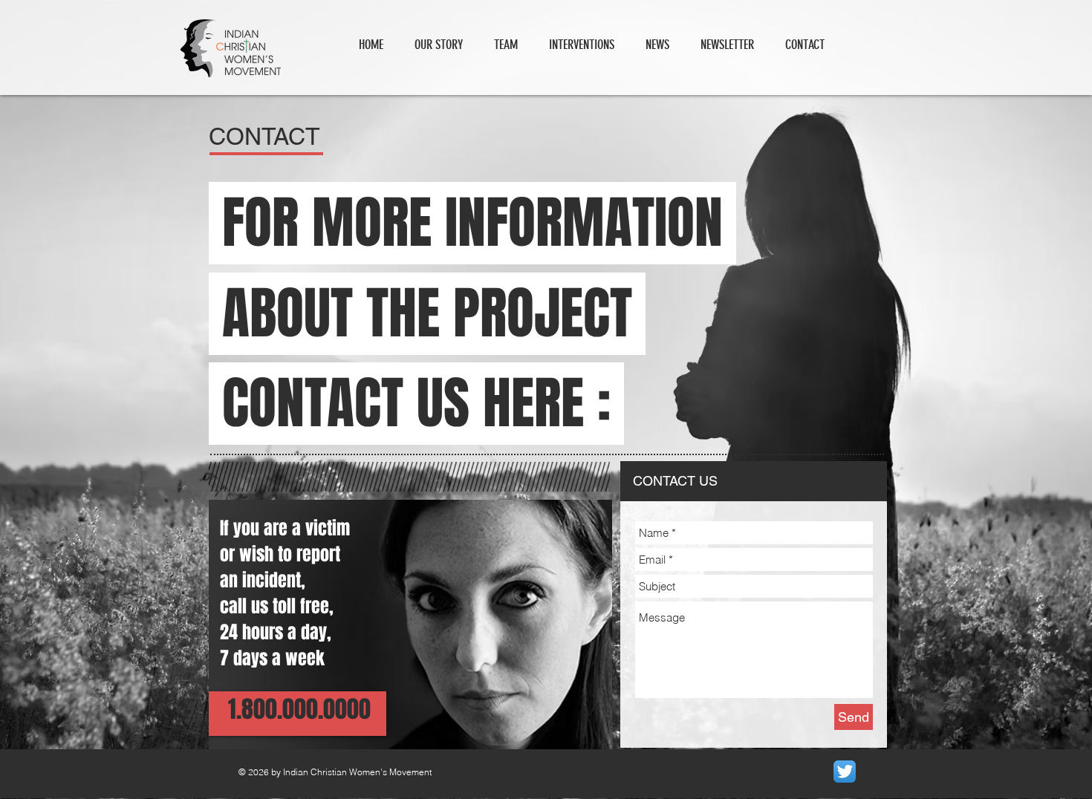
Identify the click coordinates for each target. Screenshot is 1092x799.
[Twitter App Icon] (844, 771)
